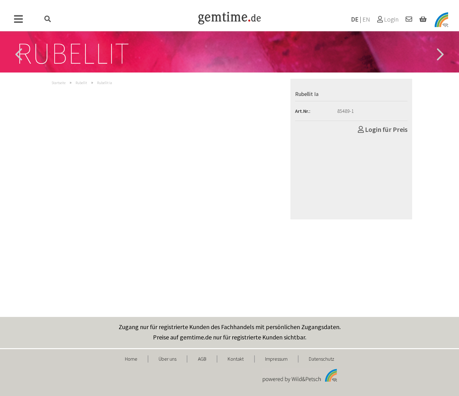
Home (131, 359)
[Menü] (18, 19)
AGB (202, 359)
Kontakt (236, 359)
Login (391, 19)
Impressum (276, 359)
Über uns (167, 359)
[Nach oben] (441, 386)
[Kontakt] (409, 19)
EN (366, 19)
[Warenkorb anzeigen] (423, 19)
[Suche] (47, 19)
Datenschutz (321, 359)
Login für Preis (385, 129)
